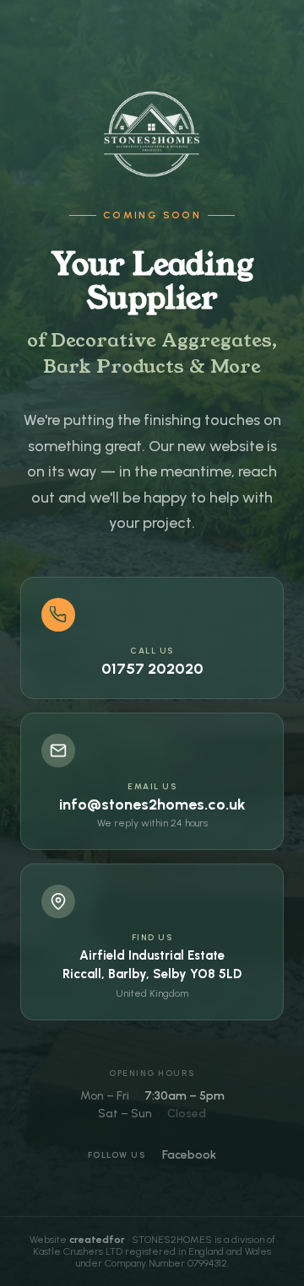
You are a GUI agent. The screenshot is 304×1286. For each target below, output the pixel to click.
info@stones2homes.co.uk (152, 804)
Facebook (189, 1155)
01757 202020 (152, 668)
